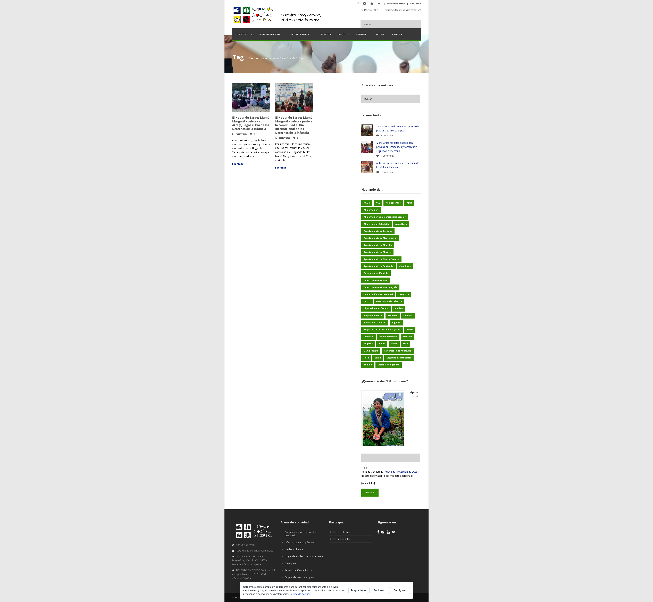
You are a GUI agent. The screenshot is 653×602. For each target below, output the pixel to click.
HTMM (409, 329)
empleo (399, 308)
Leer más (238, 163)
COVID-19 (404, 294)
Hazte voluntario (342, 532)
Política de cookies (300, 593)
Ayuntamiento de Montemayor (380, 238)
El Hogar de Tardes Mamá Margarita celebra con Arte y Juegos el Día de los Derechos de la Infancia (251, 123)
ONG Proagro (371, 350)
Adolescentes (393, 202)
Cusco (367, 301)
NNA (405, 343)
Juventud (368, 336)
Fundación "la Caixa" (375, 322)
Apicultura (401, 224)
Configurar (400, 590)
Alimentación (371, 209)
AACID (367, 202)
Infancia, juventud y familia (299, 542)
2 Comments (388, 135)
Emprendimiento (373, 315)
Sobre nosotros (396, 3)
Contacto (415, 3)
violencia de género (388, 364)
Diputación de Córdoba (376, 308)
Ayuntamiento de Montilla (378, 245)
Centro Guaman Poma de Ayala (380, 287)
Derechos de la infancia (389, 301)
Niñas (382, 343)
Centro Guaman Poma (375, 280)
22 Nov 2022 (284, 138)
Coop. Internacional (270, 34)
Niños (394, 343)
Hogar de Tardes (300, 34)
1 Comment (387, 155)
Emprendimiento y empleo (299, 577)
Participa (397, 34)
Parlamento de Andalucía (397, 350)
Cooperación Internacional (378, 294)
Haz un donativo (342, 539)
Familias (408, 315)
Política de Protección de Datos (401, 471)
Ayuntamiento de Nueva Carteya (381, 259)
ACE (378, 202)
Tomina (368, 364)
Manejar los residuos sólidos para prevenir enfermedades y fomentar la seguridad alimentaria (396, 147)
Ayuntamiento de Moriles (377, 252)
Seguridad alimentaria (399, 357)
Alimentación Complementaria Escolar (385, 216)
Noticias (381, 34)
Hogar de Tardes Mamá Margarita (382, 329)
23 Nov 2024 (241, 134)
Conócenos (242, 34)
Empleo (342, 34)
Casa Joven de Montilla (376, 273)
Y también (361, 34)
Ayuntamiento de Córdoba (378, 231)
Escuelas (392, 315)
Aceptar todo (358, 590)
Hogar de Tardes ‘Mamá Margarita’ (304, 556)
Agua (409, 202)
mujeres (368, 343)
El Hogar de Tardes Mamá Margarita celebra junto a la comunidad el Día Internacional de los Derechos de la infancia (294, 125)
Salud (378, 357)
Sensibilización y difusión (298, 570)
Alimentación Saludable (376, 224)
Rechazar (379, 590)
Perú (366, 357)
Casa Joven (325, 34)
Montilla (407, 336)
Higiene (396, 322)
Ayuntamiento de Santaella (378, 266)
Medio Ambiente (388, 336)
